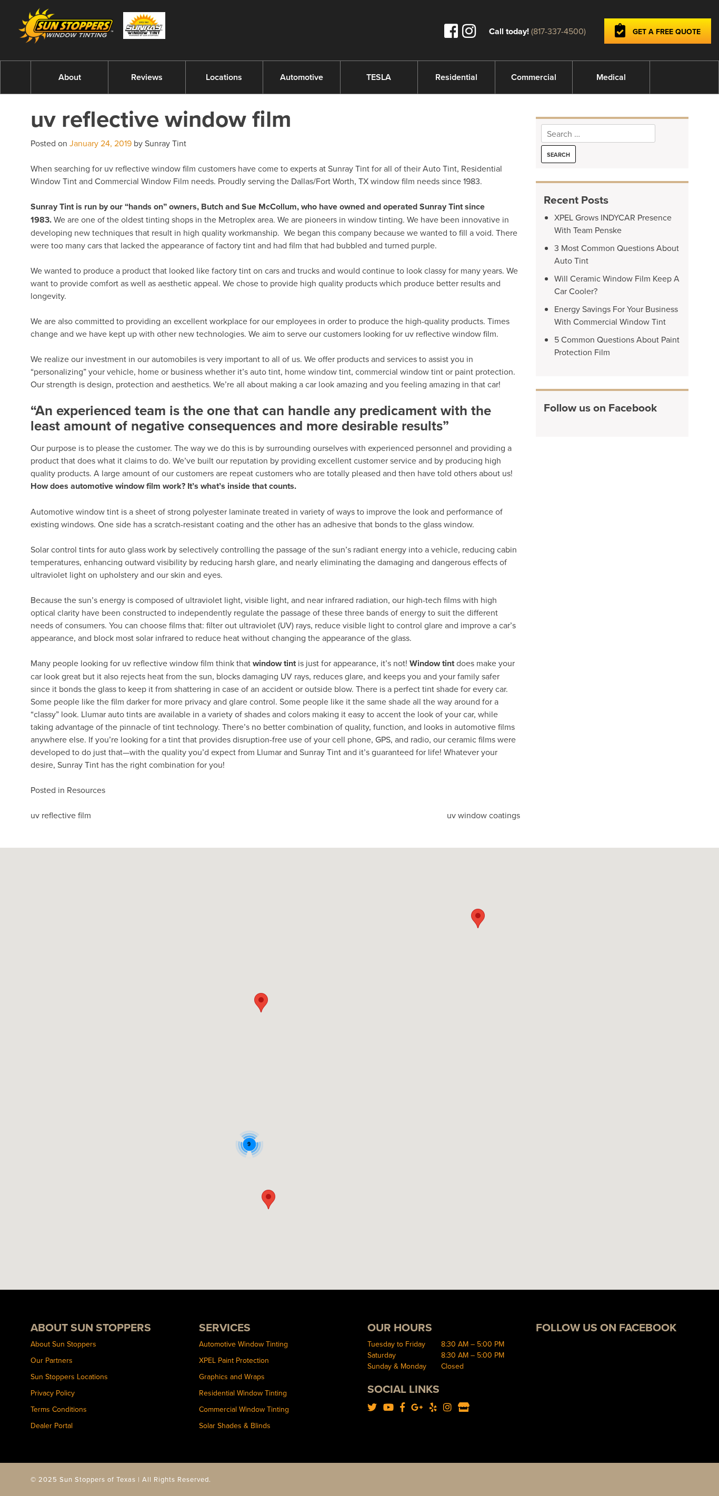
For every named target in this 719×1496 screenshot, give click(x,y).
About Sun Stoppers (63, 1344)
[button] (261, 1002)
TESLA (378, 77)
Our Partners (52, 1360)
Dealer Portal (52, 1425)
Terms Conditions (59, 1409)
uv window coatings (483, 815)
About (69, 77)
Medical (611, 77)
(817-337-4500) (558, 31)
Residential (456, 77)
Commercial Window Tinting (244, 1409)
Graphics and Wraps (232, 1376)
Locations (224, 77)
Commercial (533, 77)
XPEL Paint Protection (234, 1360)
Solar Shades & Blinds (235, 1425)
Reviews (147, 77)
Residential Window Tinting (243, 1393)
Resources (86, 790)
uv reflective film (61, 815)
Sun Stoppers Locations (69, 1376)
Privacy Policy (53, 1393)
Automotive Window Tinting (243, 1344)
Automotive (301, 77)
